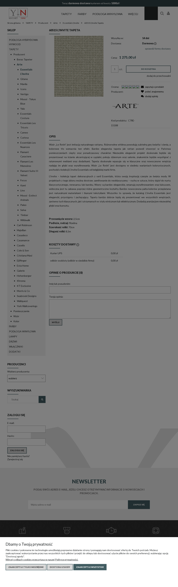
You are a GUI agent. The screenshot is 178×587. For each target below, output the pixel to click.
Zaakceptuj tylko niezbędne (26, 567)
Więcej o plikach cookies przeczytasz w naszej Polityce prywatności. (42, 559)
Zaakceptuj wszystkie (90, 567)
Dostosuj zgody (60, 567)
